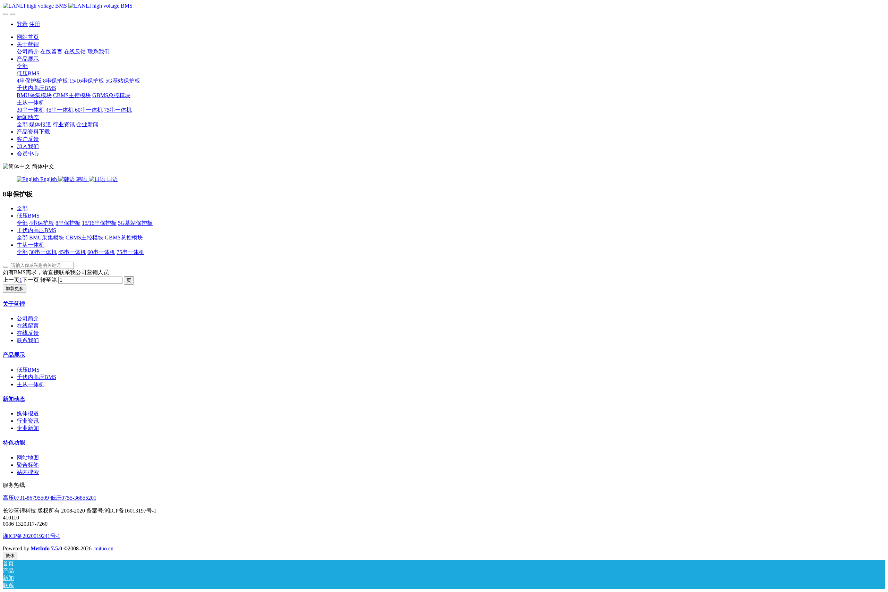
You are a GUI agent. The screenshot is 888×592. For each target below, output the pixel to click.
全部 (22, 66)
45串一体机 (72, 252)
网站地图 (28, 457)
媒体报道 (28, 413)
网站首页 (28, 37)
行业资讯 (28, 421)
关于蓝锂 (14, 304)
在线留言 (28, 326)
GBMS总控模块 (124, 237)
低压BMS (28, 216)
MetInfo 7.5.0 (46, 548)
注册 (34, 24)
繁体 (10, 555)
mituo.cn (103, 548)
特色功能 (14, 443)
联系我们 (28, 340)
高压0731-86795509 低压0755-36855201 (49, 498)
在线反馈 (28, 333)
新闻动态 (14, 399)
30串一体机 (43, 252)
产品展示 (14, 355)
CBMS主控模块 (84, 237)
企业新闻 (28, 428)
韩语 (82, 179)
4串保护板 (41, 223)
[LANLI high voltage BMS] (444, 6)
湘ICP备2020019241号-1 (31, 536)
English (48, 179)
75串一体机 (130, 252)
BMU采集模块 (46, 237)
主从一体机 (30, 245)
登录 (22, 24)
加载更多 (15, 288)
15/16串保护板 (99, 223)
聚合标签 (28, 465)
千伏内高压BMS (36, 230)
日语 (111, 179)
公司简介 (28, 318)
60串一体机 (101, 252)
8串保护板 (68, 223)
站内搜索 (28, 472)
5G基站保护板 (135, 223)
